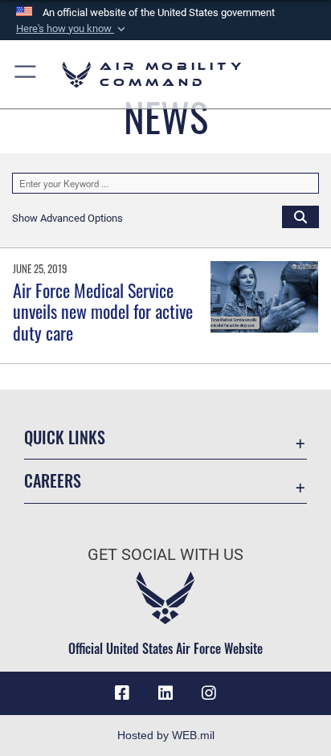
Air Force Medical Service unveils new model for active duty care (103, 311)
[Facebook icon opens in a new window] (122, 693)
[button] (72, 29)
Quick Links (64, 437)
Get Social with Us (165, 555)
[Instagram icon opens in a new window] (209, 693)
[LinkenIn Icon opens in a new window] (165, 693)
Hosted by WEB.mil (166, 735)
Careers (52, 480)
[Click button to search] (300, 216)
